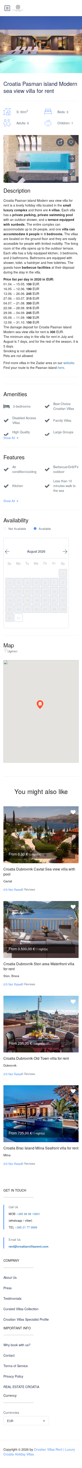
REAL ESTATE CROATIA (21, 1386)
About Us (10, 1277)
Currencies (11, 1412)
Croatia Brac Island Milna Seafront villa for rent (40, 1148)
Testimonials (12, 1298)
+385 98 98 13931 (28, 1214)
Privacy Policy (13, 1376)
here (61, 367)
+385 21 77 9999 (26, 1227)
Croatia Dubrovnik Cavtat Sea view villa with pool (39, 871)
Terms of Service (15, 1365)
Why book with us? (17, 1345)
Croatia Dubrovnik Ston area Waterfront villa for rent (38, 966)
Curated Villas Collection (20, 1309)
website (68, 362)
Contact (9, 1355)
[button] (71, 172)
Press (7, 1288)
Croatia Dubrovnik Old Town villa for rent (36, 1058)
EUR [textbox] (10, 1421)
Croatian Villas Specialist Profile (26, 1319)
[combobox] (26, 1420)
